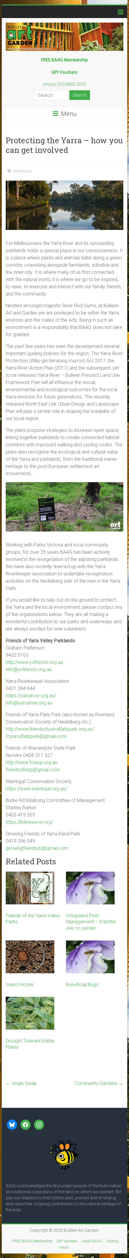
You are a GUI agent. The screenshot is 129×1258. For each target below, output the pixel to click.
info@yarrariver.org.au (29, 703)
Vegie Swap (21, 1083)
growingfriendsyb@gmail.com (37, 848)
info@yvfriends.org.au (29, 669)
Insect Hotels (20, 984)
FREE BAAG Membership (32, 1241)
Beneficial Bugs (82, 984)
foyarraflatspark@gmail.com (36, 736)
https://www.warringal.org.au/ (36, 789)
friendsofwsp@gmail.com (33, 770)
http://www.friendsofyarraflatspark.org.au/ (50, 729)
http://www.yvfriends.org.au (34, 662)
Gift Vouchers (67, 1241)
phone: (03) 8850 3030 (64, 84)
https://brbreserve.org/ (29, 822)
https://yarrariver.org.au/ (31, 696)
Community (22, 171)
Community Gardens (98, 1083)
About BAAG (92, 1241)
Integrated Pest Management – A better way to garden (91, 922)
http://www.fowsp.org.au (31, 762)
